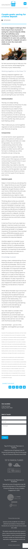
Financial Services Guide (14, 518)
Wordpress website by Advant (14, 545)
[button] (25, 3)
